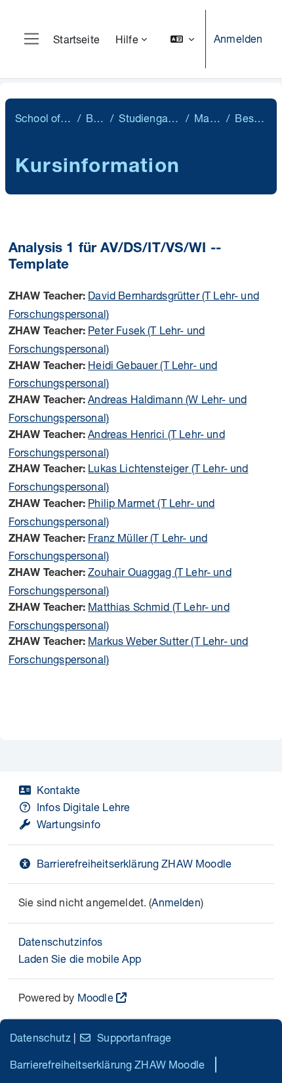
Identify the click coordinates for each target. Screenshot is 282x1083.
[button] (182, 39)
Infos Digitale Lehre (83, 807)
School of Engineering (43, 118)
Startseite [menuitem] (76, 39)
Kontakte (58, 790)
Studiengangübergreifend (149, 118)
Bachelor (95, 118)
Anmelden (238, 38)
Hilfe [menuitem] (126, 39)
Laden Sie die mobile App (79, 958)
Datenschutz (40, 1037)
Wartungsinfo (68, 824)
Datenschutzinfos (60, 941)
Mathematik (207, 118)
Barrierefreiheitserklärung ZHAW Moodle (134, 863)
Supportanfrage (134, 1037)
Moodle (95, 997)
